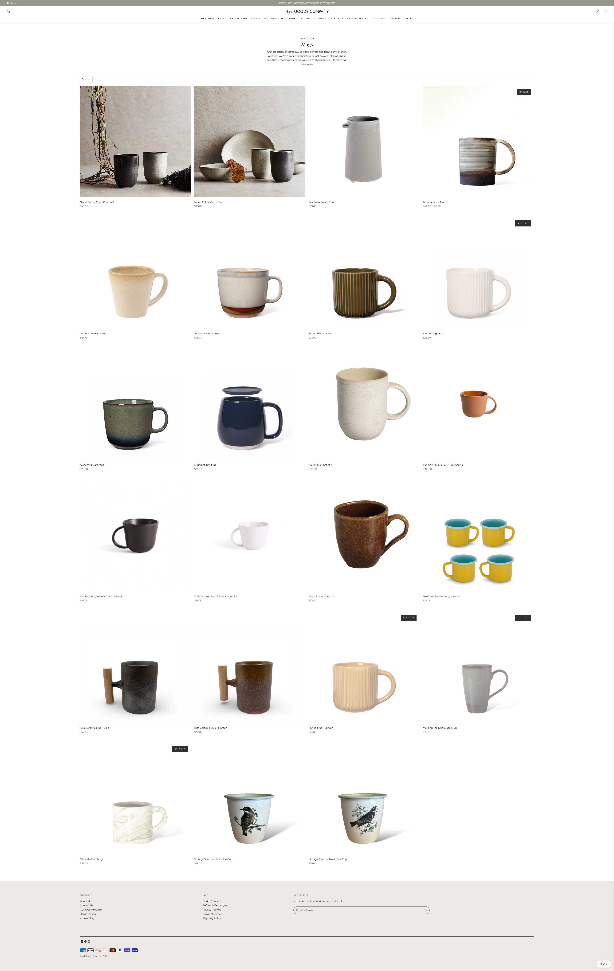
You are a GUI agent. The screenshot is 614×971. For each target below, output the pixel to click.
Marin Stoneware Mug (93, 333)
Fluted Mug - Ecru (434, 333)
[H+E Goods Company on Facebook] (8, 3)
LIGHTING (335, 18)
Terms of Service (212, 913)
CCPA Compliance (91, 909)
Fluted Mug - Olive (320, 333)
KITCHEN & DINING (312, 18)
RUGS (254, 18)
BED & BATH (287, 18)
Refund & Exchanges (215, 905)
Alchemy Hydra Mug (92, 464)
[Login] (597, 11)
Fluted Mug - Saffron (321, 727)
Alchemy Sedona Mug (207, 333)
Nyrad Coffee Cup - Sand (209, 202)
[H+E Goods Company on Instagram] (15, 3)
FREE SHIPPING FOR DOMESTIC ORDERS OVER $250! (307, 3)
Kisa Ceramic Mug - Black (95, 727)
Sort (84, 79)
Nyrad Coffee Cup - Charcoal (97, 202)
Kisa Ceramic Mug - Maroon (210, 727)
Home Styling (88, 913)
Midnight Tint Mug (205, 464)
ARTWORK (378, 18)
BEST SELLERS (238, 18)
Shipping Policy (212, 918)
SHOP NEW (207, 18)
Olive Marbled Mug (91, 859)
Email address (304, 906)
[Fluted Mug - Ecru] (478, 272)
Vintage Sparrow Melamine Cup (213, 859)
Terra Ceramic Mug (434, 202)
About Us (85, 901)
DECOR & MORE (356, 18)
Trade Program (211, 901)
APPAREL (395, 18)
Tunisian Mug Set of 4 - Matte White (215, 596)
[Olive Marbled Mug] (135, 798)
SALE (221, 18)
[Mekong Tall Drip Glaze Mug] (478, 667)
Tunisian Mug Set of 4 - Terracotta (443, 464)
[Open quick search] (8, 11)
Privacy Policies (212, 909)
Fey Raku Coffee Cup (321, 202)
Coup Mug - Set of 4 (320, 464)
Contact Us (86, 905)
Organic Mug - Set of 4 (322, 596)
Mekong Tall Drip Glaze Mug (440, 727)
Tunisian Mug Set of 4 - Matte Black (101, 596)
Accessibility (87, 918)
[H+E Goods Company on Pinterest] (11, 3)
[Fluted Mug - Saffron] (364, 667)
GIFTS (408, 18)
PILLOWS (269, 18)
